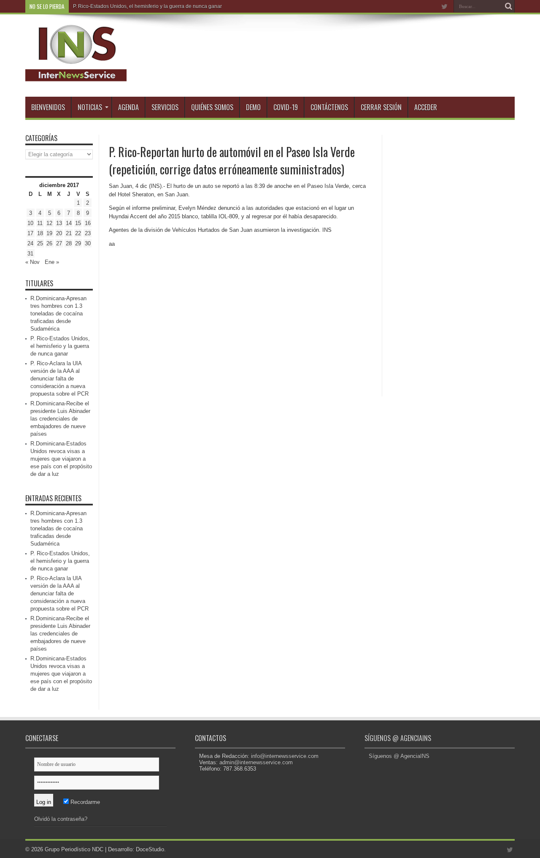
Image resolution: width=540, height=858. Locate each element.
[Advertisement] (451, 261)
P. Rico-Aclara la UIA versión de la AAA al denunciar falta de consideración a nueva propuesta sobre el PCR (59, 378)
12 (49, 223)
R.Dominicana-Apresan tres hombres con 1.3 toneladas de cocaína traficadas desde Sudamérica (58, 313)
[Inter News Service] (76, 75)
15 (78, 223)
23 (88, 233)
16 (88, 223)
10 (30, 223)
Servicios (164, 107)
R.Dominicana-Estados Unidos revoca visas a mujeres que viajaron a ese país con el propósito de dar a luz (61, 458)
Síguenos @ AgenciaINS (397, 738)
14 (69, 223)
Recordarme (84, 802)
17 (30, 233)
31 (30, 253)
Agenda (128, 107)
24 (30, 243)
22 (78, 233)
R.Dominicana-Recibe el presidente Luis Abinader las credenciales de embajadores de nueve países (60, 418)
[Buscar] (508, 6)
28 (69, 243)
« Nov (32, 262)
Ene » (52, 262)
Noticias (90, 107)
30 (88, 243)
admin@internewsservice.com (256, 762)
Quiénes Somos (212, 107)
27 (59, 243)
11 (40, 223)
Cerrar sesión (381, 107)
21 (69, 233)
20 (59, 233)
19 (49, 233)
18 (40, 233)
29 (78, 243)
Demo (253, 107)
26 (49, 243)
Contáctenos (329, 107)
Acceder (425, 107)
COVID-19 (285, 107)
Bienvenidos (48, 107)
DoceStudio (150, 849)
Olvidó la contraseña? (60, 819)
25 (40, 243)
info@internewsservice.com (285, 756)
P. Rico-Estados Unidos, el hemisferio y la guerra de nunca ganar (147, 6)
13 (59, 223)
